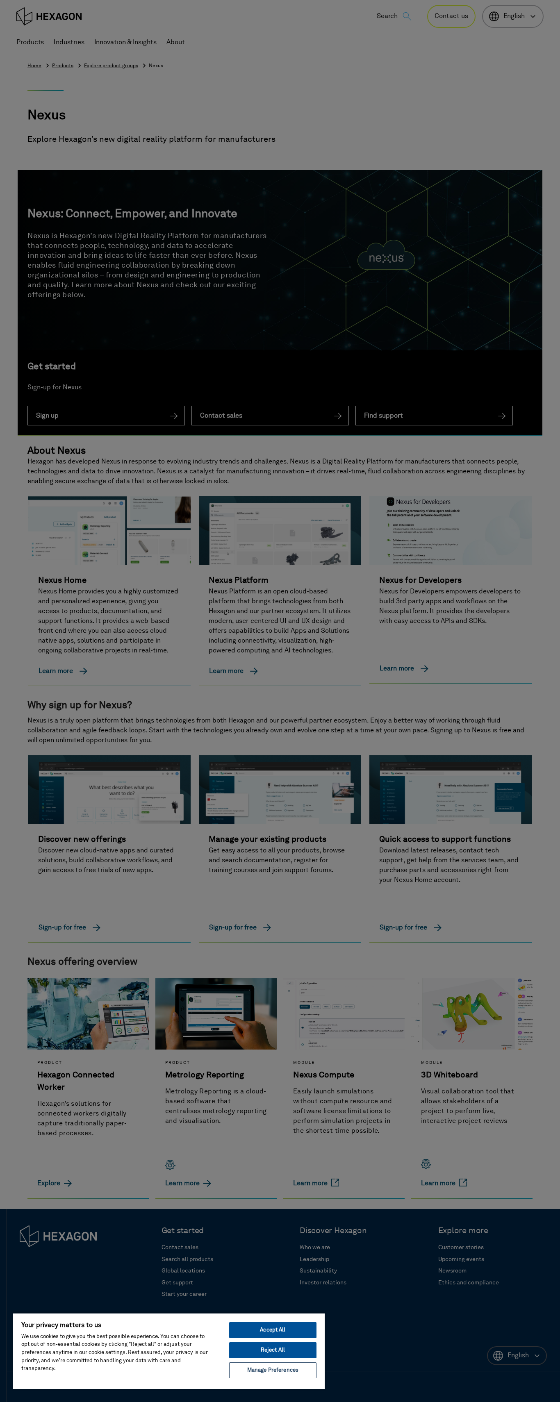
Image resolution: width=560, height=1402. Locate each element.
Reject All (273, 1350)
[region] (169, 1351)
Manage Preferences (272, 1370)
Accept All (272, 1330)
